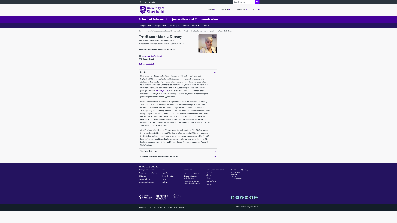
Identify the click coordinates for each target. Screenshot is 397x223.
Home (141, 31)
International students (146, 182)
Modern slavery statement (176, 207)
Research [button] (224, 9)
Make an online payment (192, 173)
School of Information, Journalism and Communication (178, 19)
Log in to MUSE (150, 2)
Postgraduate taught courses (148, 173)
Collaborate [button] (240, 9)
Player (164, 179)
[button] (145, 25)
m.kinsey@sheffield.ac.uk (151, 56)
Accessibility (158, 207)
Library (208, 178)
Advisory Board (162, 91)
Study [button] (210, 9)
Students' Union (211, 181)
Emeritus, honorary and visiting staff (202, 31)
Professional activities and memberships (159, 156)
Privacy (150, 207)
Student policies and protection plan (190, 177)
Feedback (142, 207)
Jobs (163, 170)
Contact (209, 184)
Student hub (188, 170)
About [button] (255, 9)
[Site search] (257, 2)
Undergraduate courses (147, 170)
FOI (165, 207)
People (186, 31)
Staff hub (164, 182)
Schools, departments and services (215, 171)
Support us (165, 173)
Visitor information (168, 176)
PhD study (142, 176)
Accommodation (144, 179)
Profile (143, 72)
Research (186, 25)
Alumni (208, 175)
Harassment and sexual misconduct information (192, 182)
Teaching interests (148, 151)
